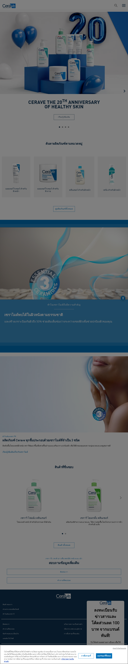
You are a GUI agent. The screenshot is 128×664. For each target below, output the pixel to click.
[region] (64, 654)
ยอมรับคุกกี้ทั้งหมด (104, 656)
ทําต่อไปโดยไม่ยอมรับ (119, 648)
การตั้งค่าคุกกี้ (86, 656)
